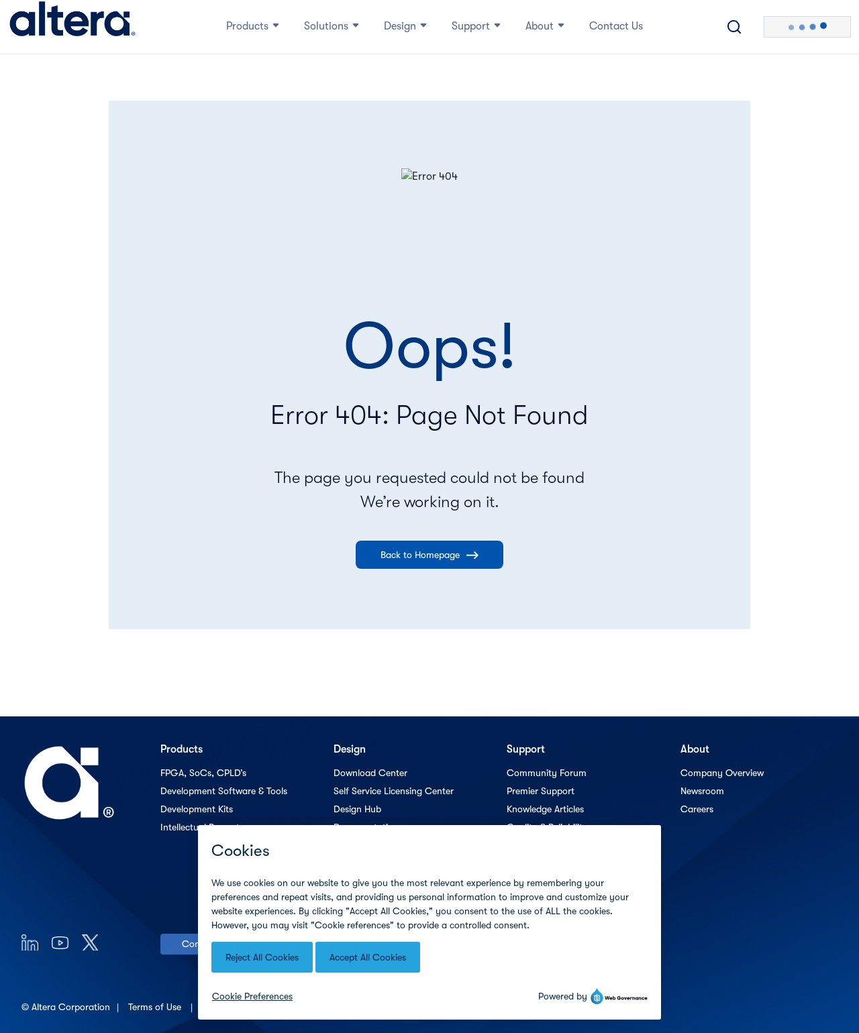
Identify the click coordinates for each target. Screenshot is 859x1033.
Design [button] (400, 26)
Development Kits (196, 809)
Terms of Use (156, 1006)
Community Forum (547, 772)
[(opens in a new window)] (29, 942)
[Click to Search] (734, 27)
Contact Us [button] (616, 26)
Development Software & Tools (223, 790)
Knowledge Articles (545, 809)
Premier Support (540, 790)
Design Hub (357, 809)
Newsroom (702, 790)
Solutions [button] (326, 26)
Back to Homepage (420, 554)
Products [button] (247, 26)
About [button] (539, 26)
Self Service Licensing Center (394, 790)
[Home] (72, 27)
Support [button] (471, 26)
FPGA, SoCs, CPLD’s (203, 772)
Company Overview (722, 772)
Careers (696, 809)
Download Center (370, 772)
